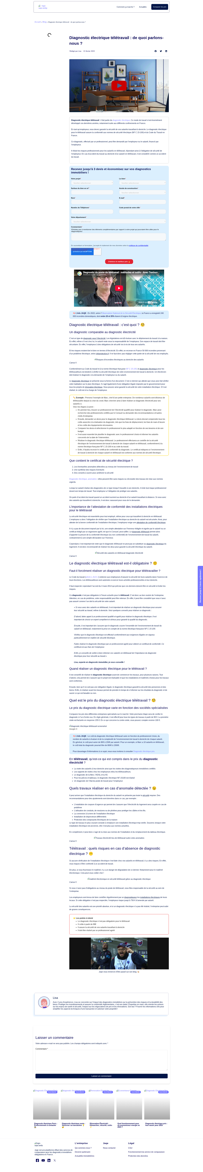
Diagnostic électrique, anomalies (83, 479)
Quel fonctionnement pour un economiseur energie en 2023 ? (128, 1125)
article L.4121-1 (92, 577)
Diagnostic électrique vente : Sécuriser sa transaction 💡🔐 (73, 1125)
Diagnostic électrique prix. (144, 751)
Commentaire (41, 1049)
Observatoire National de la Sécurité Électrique (121, 313)
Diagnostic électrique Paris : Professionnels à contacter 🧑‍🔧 (45, 1125)
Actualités (143, 7)
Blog (44, 22)
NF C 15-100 (131, 369)
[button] (155, 51)
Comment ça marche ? (125, 7)
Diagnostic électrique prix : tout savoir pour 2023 (156, 1124)
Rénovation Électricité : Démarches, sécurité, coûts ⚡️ (101, 1125)
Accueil (38, 22)
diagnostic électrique (121, 120)
